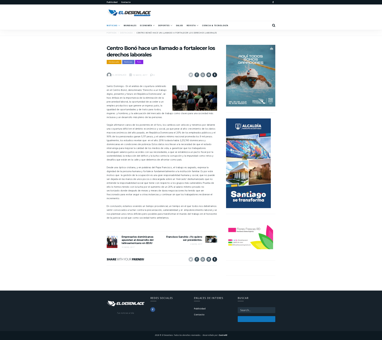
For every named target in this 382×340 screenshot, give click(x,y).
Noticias (128, 62)
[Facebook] (273, 2)
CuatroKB (223, 335)
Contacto (199, 314)
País (139, 62)
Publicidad (200, 308)
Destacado (114, 62)
